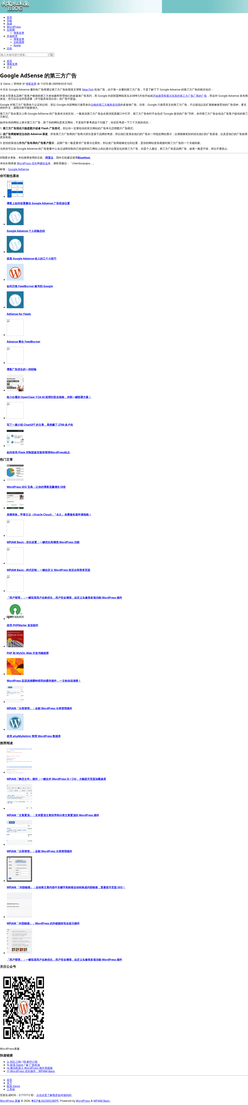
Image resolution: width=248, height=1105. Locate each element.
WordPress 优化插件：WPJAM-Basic (32, 1071)
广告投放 (34, 1065)
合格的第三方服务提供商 (105, 105)
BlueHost (84, 157)
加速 (9, 23)
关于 (9, 1083)
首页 (9, 17)
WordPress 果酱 (10, 1101)
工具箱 (11, 1089)
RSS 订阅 (15, 1062)
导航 (9, 20)
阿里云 (49, 157)
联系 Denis (16, 1065)
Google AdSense (18, 169)
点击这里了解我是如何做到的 (53, 1095)
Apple (17, 45)
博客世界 (18, 33)
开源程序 (12, 36)
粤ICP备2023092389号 (45, 1101)
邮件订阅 (31, 1062)
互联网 (11, 30)
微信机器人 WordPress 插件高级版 (31, 1068)
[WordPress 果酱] (15, 11)
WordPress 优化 (27, 163)
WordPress (14, 27)
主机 (9, 48)
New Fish (88, 89)
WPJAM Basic (101, 1101)
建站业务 (45, 163)
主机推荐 (18, 42)
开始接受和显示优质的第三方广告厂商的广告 (180, 96)
